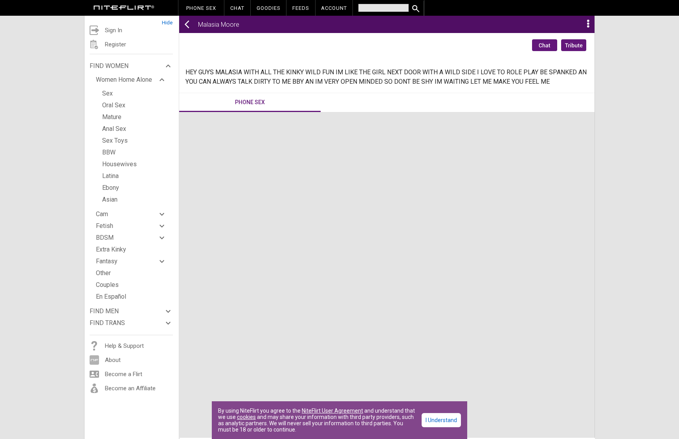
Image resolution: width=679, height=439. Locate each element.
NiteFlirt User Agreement (332, 411)
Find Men (104, 311)
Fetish (104, 226)
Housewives (119, 164)
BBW (109, 152)
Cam (102, 214)
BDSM (105, 237)
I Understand (441, 420)
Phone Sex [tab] (250, 102)
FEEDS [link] (300, 8)
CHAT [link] (237, 8)
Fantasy (106, 261)
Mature (111, 117)
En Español (111, 296)
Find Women (109, 66)
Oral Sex (113, 105)
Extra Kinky (111, 249)
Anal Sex (114, 128)
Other (103, 273)
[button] (131, 21)
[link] (124, 8)
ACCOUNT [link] (334, 8)
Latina (110, 176)
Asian (109, 199)
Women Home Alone (124, 79)
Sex (107, 93)
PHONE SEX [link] (201, 8)
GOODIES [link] (269, 8)
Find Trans (107, 323)
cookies (246, 417)
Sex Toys (115, 140)
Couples (107, 284)
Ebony (110, 187)
